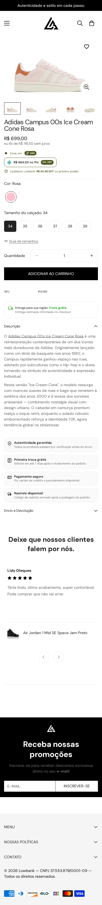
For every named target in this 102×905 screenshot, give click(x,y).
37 (57, 228)
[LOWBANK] (51, 23)
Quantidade (14, 255)
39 (87, 228)
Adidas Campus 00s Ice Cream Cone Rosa (46, 336)
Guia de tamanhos (23, 241)
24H (32, 153)
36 (42, 228)
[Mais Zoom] (86, 87)
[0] (91, 23)
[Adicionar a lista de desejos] (86, 46)
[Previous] (43, 657)
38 (72, 228)
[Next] (58, 657)
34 (12, 228)
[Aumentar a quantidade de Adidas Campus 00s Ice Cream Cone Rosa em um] (92, 256)
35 (27, 228)
